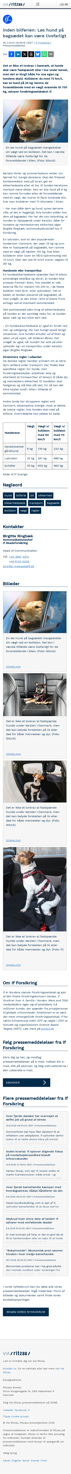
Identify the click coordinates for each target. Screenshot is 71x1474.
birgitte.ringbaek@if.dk (18, 566)
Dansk (6, 1460)
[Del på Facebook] (11, 54)
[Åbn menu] (38, 4)
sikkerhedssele (14, 503)
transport (36, 503)
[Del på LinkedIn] (18, 54)
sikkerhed (45, 495)
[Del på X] (24, 54)
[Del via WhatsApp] (44, 54)
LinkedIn (8, 1410)
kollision (10, 510)
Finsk (44, 1460)
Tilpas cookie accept (16, 1416)
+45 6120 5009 (19, 561)
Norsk (25, 1460)
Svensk (35, 1460)
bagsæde (53, 503)
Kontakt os (9, 1368)
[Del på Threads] (31, 54)
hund (8, 495)
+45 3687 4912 (19, 556)
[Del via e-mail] (51, 54)
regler (35, 510)
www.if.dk (47, 1028)
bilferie (21, 495)
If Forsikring (43, 42)
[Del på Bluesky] (38, 54)
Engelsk (16, 1460)
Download (13, 666)
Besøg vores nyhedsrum (26, 1312)
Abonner (13, 1082)
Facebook (21, 1410)
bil (32, 495)
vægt (23, 510)
